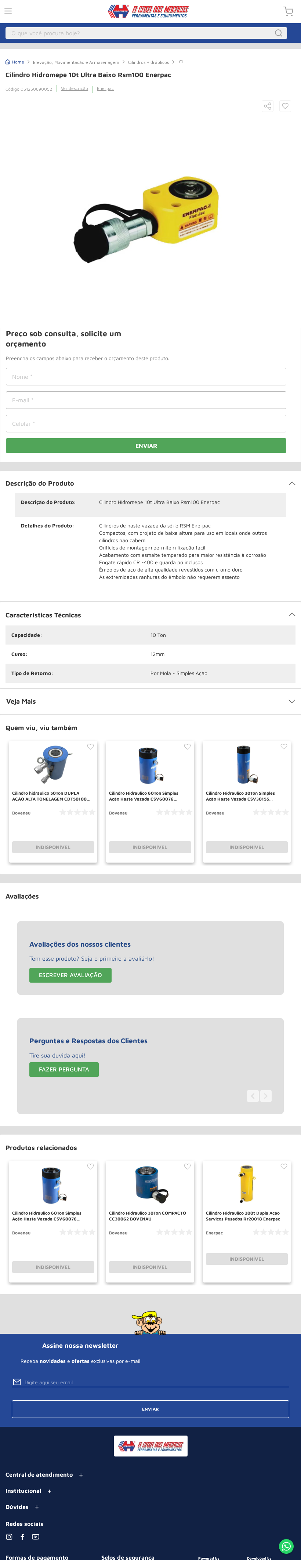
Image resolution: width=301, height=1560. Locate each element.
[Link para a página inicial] (15, 61)
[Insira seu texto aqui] (286, 1547)
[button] (267, 106)
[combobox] (146, 33)
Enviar (146, 445)
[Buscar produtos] (279, 33)
